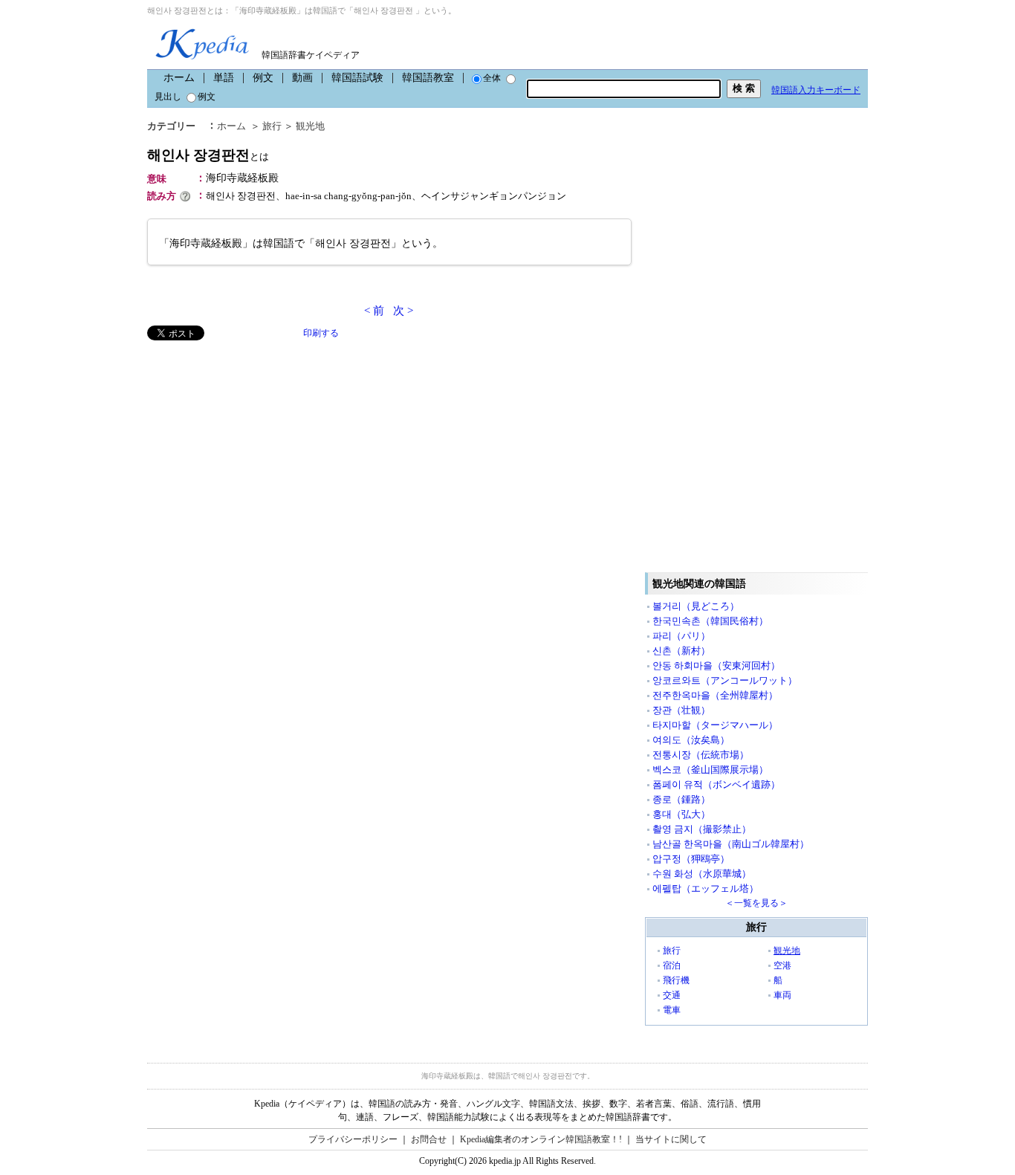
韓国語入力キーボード (815, 90)
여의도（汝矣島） (691, 739)
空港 (782, 965)
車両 (782, 995)
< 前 (374, 311)
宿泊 (672, 965)
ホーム (179, 77)
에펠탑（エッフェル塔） (705, 888)
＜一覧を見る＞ (756, 903)
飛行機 (676, 980)
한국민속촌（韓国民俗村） (710, 621)
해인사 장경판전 (208, 155)
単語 (223, 77)
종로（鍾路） (681, 799)
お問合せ (429, 1139)
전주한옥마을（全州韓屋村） (715, 695)
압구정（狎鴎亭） (691, 858)
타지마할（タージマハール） (715, 725)
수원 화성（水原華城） (701, 873)
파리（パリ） (681, 635)
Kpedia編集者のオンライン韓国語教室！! (541, 1139)
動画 (302, 77)
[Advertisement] (258, 444)
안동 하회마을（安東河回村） (716, 665)
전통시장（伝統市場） (700, 754)
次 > (403, 311)
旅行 (272, 126)
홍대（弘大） (681, 814)
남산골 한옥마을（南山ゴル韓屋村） (730, 843)
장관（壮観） (681, 710)
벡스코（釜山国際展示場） (710, 769)
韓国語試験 (357, 77)
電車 (672, 1010)
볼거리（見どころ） (695, 606)
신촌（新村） (681, 650)
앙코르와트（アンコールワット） (724, 680)
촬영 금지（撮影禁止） (701, 829)
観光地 (310, 126)
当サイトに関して (671, 1139)
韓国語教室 (428, 77)
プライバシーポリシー (353, 1139)
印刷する (321, 333)
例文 (263, 77)
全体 (492, 78)
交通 (672, 995)
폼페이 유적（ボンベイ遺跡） (716, 784)
